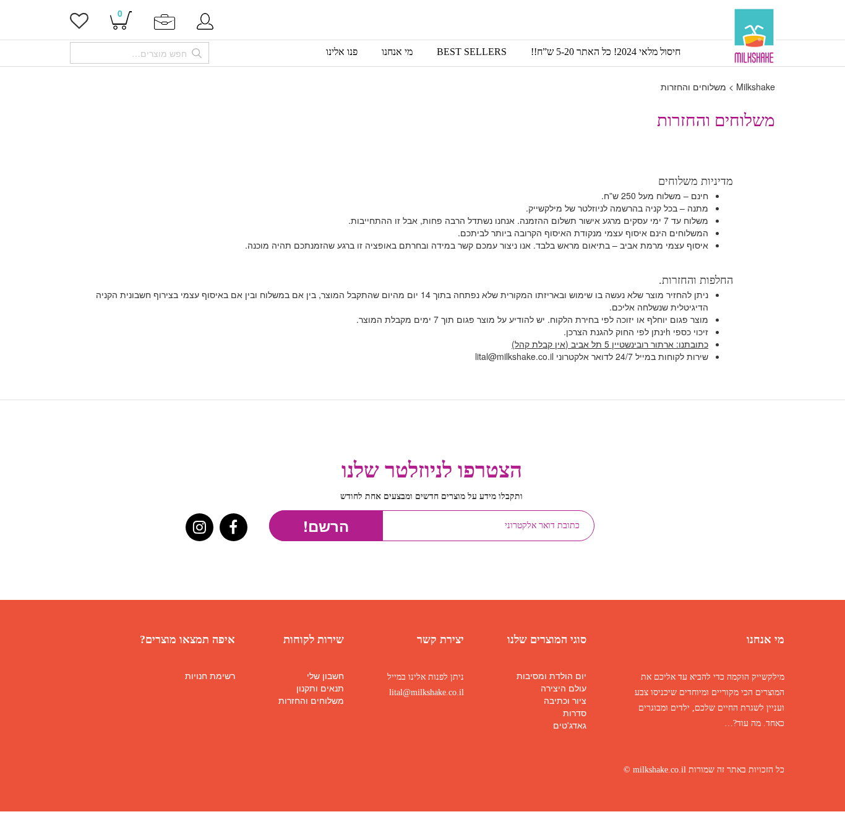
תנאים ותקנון (320, 688)
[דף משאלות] (79, 23)
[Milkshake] (754, 36)
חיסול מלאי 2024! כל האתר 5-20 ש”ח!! (605, 52)
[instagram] (199, 528)
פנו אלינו (342, 52)
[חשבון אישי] (205, 20)
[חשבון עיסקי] (164, 20)
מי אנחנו (397, 52)
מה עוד (749, 723)
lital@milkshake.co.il (426, 692)
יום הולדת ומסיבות (551, 675)
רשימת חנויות (210, 675)
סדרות (574, 712)
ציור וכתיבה (565, 700)
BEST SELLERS (472, 52)
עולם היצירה (563, 688)
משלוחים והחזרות (311, 700)
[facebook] (233, 528)
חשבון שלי (325, 675)
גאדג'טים (569, 725)
